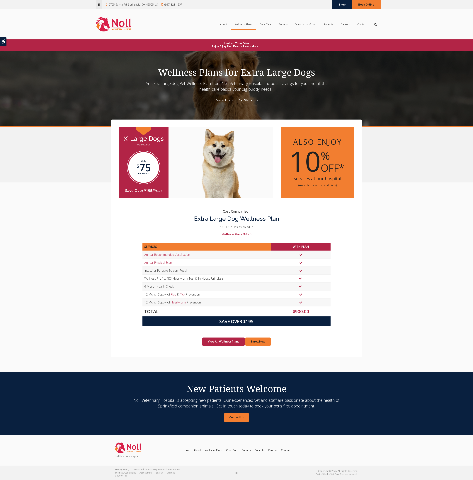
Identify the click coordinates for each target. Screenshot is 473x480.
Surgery (283, 24)
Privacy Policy (122, 469)
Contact (362, 24)
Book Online (366, 4)
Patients (328, 24)
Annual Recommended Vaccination (167, 255)
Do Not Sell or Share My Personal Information (156, 469)
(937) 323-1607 (173, 4)
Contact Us (222, 100)
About (223, 24)
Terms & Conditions (125, 472)
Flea (173, 294)
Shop (342, 4)
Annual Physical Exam (158, 263)
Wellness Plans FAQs (235, 234)
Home (186, 450)
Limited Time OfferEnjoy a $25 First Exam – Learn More (235, 45)
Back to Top (121, 475)
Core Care (265, 24)
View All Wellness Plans (223, 341)
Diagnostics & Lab (305, 24)
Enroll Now (258, 341)
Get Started (247, 100)
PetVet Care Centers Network (342, 474)
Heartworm (178, 302)
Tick (182, 294)
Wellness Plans (243, 24)
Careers (345, 24)
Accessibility (145, 472)
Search (159, 472)
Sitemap (171, 472)
